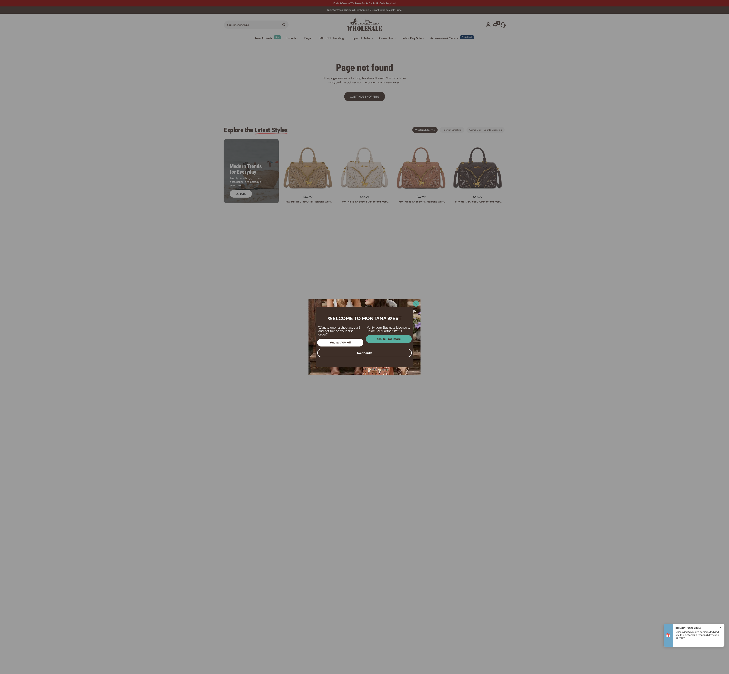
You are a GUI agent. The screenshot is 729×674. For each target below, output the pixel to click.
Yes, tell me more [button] (389, 339)
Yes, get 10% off (340, 342)
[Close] (416, 303)
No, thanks (364, 353)
